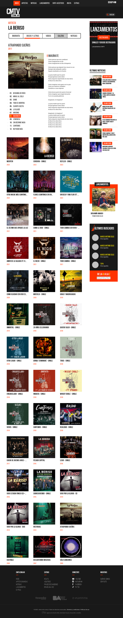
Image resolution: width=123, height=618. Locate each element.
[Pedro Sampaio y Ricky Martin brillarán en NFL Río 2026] (96, 134)
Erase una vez (49, 587)
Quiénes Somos (105, 579)
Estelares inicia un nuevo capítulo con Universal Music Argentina (109, 81)
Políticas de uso (85, 609)
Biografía (16, 35)
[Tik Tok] (113, 2)
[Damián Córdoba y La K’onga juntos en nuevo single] (96, 94)
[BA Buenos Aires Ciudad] (59, 598)
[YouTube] (109, 2)
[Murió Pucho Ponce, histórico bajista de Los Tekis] (96, 107)
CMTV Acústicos (58, 3)
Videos (48, 35)
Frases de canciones (51, 584)
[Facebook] (115, 2)
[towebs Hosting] (41, 598)
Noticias (34, 3)
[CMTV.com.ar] (15, 12)
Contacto (103, 581)
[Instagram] (111, 2)
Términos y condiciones (73, 609)
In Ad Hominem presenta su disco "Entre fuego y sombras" (110, 121)
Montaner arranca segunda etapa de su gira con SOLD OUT (109, 148)
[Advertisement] (104, 167)
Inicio (17, 3)
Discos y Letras (33, 35)
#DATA (69, 3)
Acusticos (47, 581)
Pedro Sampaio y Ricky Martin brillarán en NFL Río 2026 (109, 135)
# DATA (46, 579)
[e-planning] (80, 598)
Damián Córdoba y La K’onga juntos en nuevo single (109, 95)
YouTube (78, 579)
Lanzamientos (45, 3)
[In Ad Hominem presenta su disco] (96, 120)
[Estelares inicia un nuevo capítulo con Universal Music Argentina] (96, 80)
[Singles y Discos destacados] (104, 29)
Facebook (78, 584)
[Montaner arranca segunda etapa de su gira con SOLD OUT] (96, 147)
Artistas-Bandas (21, 581)
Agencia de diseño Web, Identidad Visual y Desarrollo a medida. (63, 613)
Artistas (25, 3)
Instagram (78, 581)
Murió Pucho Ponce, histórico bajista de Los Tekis (109, 108)
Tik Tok (77, 587)
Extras (76, 3)
